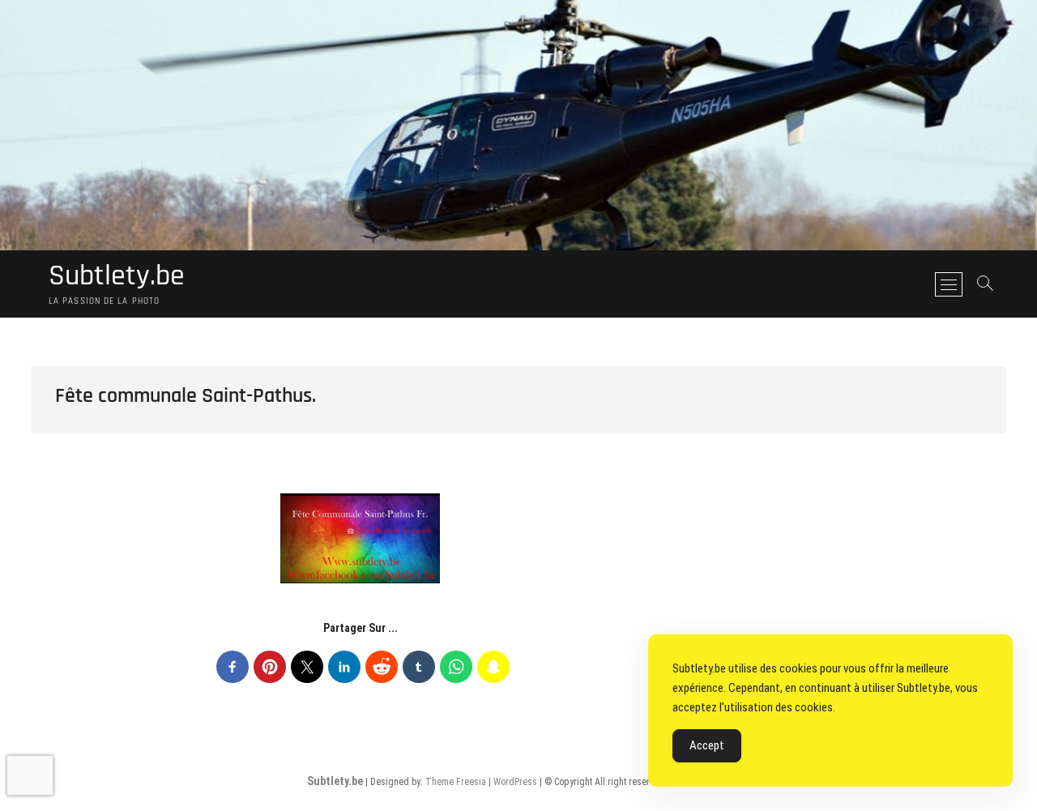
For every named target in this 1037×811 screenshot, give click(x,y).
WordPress (515, 782)
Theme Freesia (455, 782)
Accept (706, 745)
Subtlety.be (117, 276)
